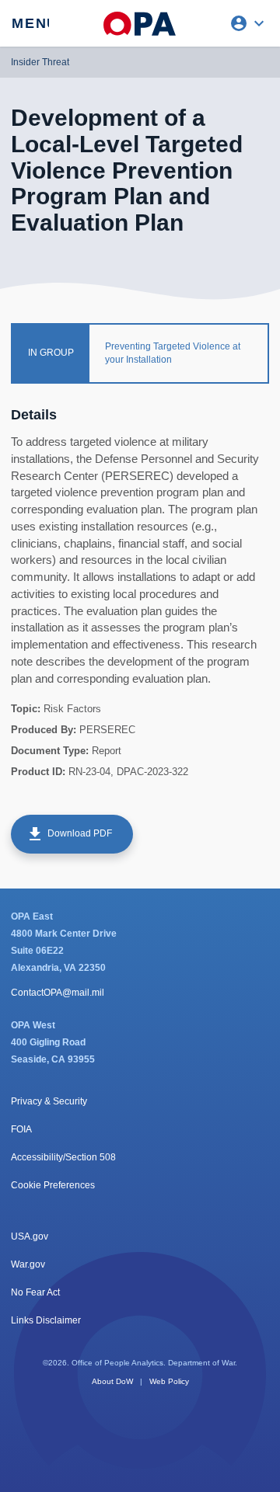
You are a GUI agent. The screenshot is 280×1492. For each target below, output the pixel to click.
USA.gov (29, 1236)
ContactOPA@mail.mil (57, 992)
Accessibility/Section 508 (63, 1157)
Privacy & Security (49, 1101)
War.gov (28, 1264)
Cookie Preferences (53, 1185)
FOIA (21, 1129)
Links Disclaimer (46, 1320)
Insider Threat (40, 62)
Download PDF (69, 834)
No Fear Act (35, 1292)
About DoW (112, 1381)
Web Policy (169, 1381)
